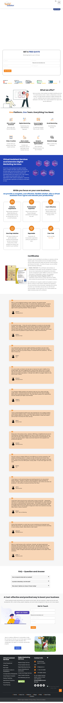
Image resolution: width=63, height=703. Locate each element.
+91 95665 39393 (41, 672)
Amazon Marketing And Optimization (38, 142)
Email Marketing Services (24, 677)
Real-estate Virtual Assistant (24, 141)
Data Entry (5, 665)
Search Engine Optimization (38, 123)
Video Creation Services (23, 675)
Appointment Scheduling (9, 680)
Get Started (8, 70)
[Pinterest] (44, 685)
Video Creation (11, 141)
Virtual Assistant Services (24, 664)
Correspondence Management (10, 673)
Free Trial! (50, 237)
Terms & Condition (41, 699)
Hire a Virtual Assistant (11, 123)
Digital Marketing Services (24, 667)
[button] (30, 577)
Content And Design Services (25, 673)
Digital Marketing (24, 123)
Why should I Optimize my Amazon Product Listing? (24, 586)
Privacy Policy (32, 699)
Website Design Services (24, 662)
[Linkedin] (41, 685)
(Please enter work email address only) (38, 62)
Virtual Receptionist (7, 663)
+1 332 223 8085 (41, 669)
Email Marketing (52, 123)
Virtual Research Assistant (9, 676)
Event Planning (6, 682)
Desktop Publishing (7, 678)
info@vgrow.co (40, 667)
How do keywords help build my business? (22, 577)
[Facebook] (35, 685)
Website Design (52, 141)
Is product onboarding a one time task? (21, 581)
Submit (33, 627)
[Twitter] (38, 685)
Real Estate (5, 667)
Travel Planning (6, 684)
